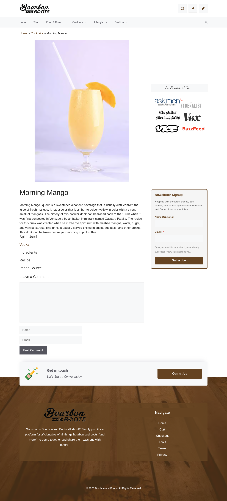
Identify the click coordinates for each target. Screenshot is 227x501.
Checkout (162, 435)
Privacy (162, 454)
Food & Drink (53, 22)
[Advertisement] (179, 58)
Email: (159, 231)
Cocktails (37, 33)
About (162, 442)
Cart (162, 429)
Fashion (119, 22)
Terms (162, 448)
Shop (36, 22)
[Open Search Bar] (206, 22)
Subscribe (179, 260)
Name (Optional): (165, 216)
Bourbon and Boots (54, 429)
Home (23, 22)
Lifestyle (98, 22)
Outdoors (77, 22)
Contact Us (179, 373)
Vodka (24, 245)
